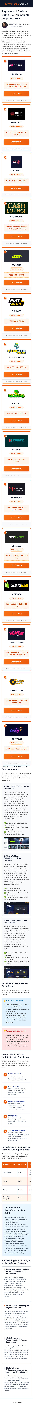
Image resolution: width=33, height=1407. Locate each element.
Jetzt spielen (16, 94)
